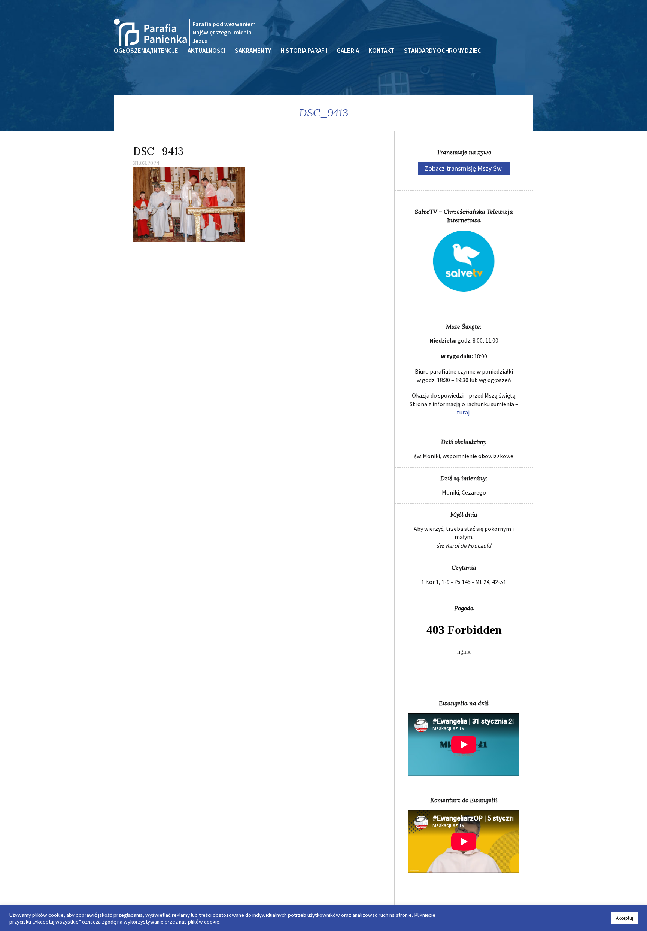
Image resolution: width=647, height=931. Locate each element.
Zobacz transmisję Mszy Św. (464, 168)
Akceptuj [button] (624, 918)
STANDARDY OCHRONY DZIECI (443, 50)
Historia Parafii (303, 50)
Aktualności (206, 50)
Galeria (348, 50)
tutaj (463, 412)
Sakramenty (253, 50)
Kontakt (381, 50)
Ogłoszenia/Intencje (146, 50)
